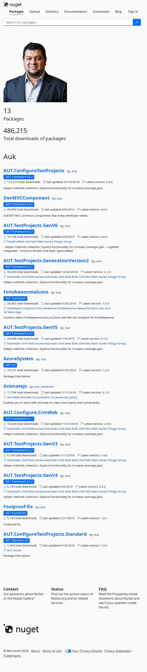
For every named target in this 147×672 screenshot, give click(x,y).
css (53, 397)
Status (57, 589)
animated (13, 397)
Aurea (49, 241)
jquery (73, 397)
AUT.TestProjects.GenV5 (30, 327)
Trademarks (12, 656)
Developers (14, 308)
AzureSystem (18, 358)
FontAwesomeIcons (25, 292)
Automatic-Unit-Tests (20, 277)
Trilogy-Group (62, 241)
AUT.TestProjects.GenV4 (30, 475)
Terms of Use (51, 651)
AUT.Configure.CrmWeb (30, 412)
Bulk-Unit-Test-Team (85, 277)
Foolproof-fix (18, 506)
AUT (10, 550)
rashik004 (47, 386)
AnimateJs (15, 386)
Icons (94, 308)
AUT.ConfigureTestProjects (33, 170)
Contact (10, 589)
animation (43, 397)
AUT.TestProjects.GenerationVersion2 (46, 260)
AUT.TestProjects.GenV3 (30, 444)
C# (5, 312)
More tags (14, 312)
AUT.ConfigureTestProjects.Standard (45, 534)
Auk (74, 171)
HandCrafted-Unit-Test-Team (25, 241)
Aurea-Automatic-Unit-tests (53, 277)
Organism (29, 308)
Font (40, 308)
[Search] (137, 22)
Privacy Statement (118, 651)
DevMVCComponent (26, 198)
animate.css (28, 397)
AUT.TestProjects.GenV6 (30, 225)
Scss (108, 308)
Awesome (49, 308)
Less (101, 308)
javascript (62, 397)
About (35, 651)
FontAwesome (66, 308)
